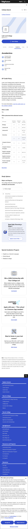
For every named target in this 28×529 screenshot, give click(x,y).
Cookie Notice (12, 516)
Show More (4, 167)
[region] (14, 206)
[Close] (25, 478)
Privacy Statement (9, 517)
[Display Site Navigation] (26, 4)
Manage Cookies (14, 526)
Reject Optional (20, 522)
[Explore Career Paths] (14, 232)
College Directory (6, 14)
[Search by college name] (22, 10)
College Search (6, 10)
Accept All (7, 522)
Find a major (8, 189)
